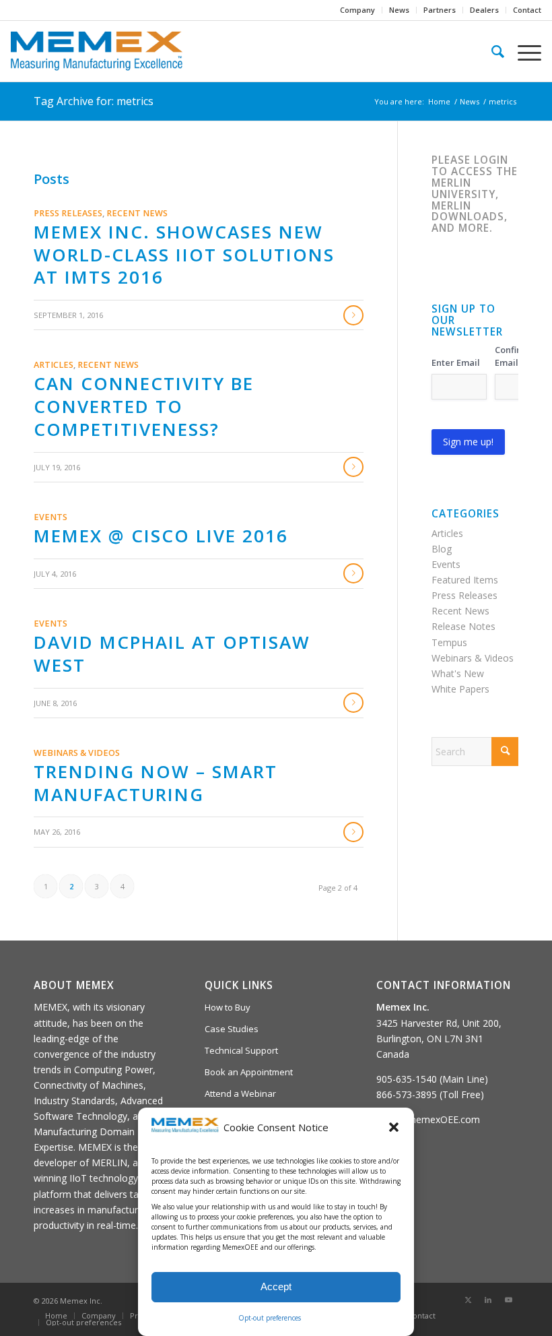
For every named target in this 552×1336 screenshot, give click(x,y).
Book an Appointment (249, 1072)
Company (357, 10)
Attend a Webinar (240, 1093)
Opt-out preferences (269, 1318)
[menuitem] (357, 10)
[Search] (491, 51)
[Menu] (522, 51)
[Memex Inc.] (96, 51)
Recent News (137, 213)
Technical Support (241, 1050)
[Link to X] (468, 1300)
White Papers (460, 688)
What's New (458, 673)
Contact (527, 10)
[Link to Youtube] (508, 1300)
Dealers (484, 10)
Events (50, 517)
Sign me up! (468, 441)
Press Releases (68, 213)
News (399, 10)
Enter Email (456, 362)
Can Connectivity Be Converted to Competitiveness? (144, 406)
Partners (439, 10)
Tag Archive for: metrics (93, 101)
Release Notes (463, 626)
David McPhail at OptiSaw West (172, 653)
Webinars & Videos (77, 753)
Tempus (449, 642)
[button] (394, 1127)
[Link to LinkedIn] (488, 1300)
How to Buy (227, 1007)
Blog (442, 548)
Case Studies (231, 1029)
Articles (53, 365)
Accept (276, 1286)
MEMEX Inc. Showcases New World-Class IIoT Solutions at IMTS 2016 (184, 255)
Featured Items (465, 579)
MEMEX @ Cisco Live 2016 (161, 535)
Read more (353, 315)
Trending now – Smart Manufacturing (155, 782)
